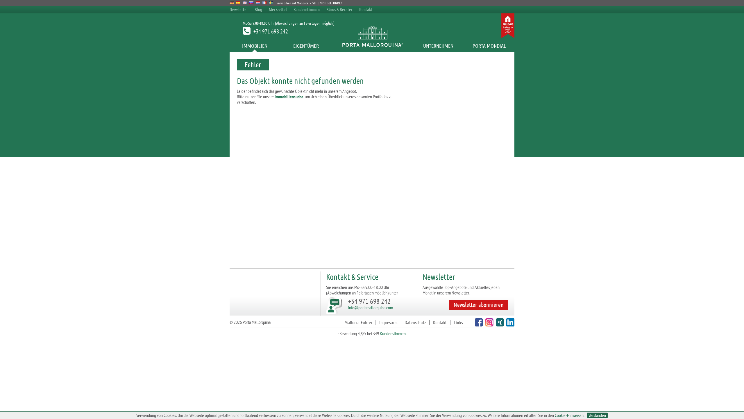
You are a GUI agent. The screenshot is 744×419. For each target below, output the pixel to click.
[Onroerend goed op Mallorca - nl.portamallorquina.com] (258, 3)
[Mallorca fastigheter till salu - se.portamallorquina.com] (271, 3)
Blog (258, 9)
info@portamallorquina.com (370, 307)
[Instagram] (488, 324)
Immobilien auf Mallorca (292, 3)
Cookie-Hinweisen (569, 415)
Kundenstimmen (307, 9)
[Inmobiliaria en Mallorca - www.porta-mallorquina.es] (238, 3)
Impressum (388, 322)
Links (458, 322)
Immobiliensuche (289, 97)
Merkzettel (278, 9)
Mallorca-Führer (358, 322)
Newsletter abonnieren (479, 304)
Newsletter (239, 9)
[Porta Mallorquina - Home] (372, 45)
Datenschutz (415, 322)
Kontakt (365, 9)
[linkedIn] (509, 324)
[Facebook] (478, 324)
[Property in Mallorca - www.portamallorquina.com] (245, 3)
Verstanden (597, 415)
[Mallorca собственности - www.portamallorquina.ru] (251, 3)
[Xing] (499, 324)
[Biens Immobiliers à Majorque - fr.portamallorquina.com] (264, 3)
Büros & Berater (339, 9)
